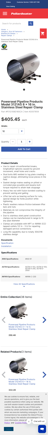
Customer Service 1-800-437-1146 (28, 2)
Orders (8, 2)
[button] (46, 394)
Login (36, 33)
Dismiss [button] (8, 429)
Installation (6, 246)
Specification (7, 243)
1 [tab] (24, 89)
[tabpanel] (24, 68)
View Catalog (10, 6)
